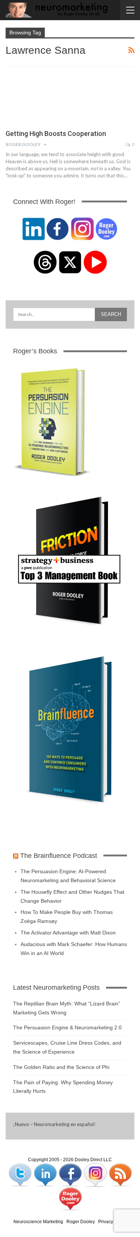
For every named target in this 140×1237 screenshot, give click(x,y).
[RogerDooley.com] (70, 1198)
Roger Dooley (80, 1221)
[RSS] (120, 1174)
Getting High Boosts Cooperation (56, 133)
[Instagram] (95, 1174)
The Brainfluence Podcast (58, 855)
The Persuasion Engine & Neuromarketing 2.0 (67, 1027)
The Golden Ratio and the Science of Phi (61, 1067)
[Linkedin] (45, 1174)
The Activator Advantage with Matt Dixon (68, 933)
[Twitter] (20, 1174)
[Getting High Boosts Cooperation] (45, 98)
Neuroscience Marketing (38, 1221)
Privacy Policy (112, 1221)
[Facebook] (70, 1174)
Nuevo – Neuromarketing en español (54, 1124)
